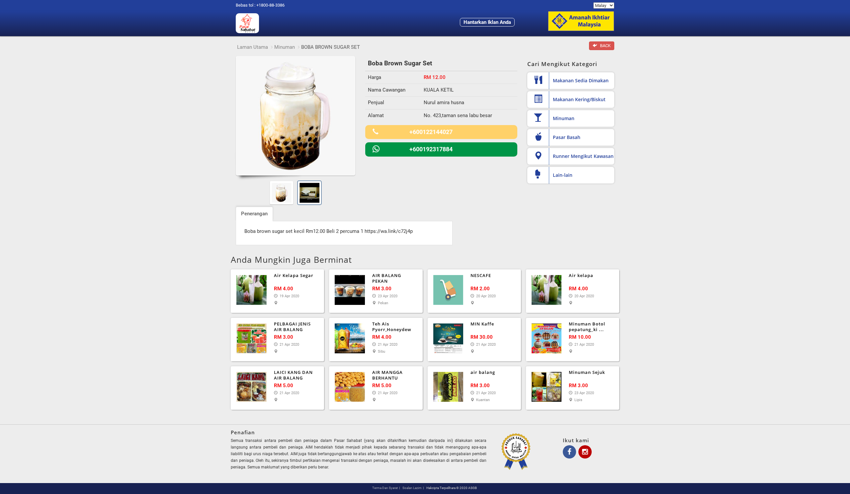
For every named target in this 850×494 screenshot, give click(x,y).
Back (604, 45)
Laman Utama (252, 47)
